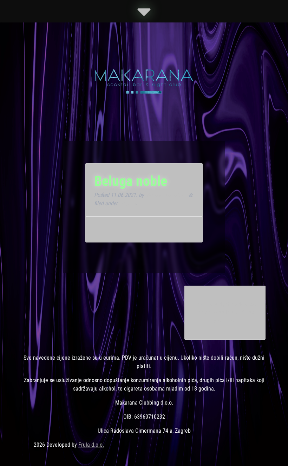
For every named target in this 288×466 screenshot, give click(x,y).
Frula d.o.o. (91, 444)
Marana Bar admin (166, 195)
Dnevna (127, 203)
